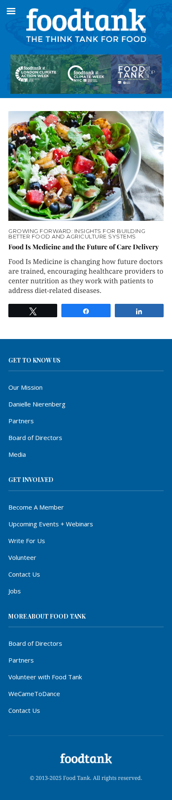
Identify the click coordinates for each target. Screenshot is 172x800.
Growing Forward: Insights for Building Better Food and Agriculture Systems (76, 233)
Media (17, 454)
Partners (21, 421)
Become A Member (36, 507)
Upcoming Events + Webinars (50, 524)
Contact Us (24, 574)
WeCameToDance (34, 693)
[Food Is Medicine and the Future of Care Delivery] (86, 166)
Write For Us (26, 540)
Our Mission (25, 387)
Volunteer (22, 557)
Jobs (14, 591)
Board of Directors (35, 437)
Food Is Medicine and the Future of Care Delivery (83, 247)
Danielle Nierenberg (37, 404)
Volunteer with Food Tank (45, 677)
